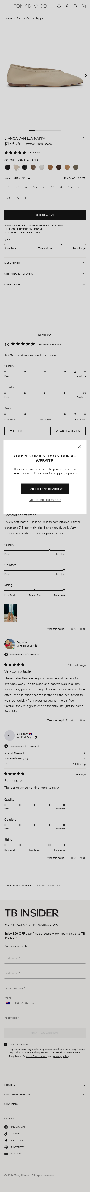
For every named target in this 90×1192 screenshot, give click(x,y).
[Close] (80, 447)
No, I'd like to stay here (45, 499)
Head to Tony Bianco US (45, 489)
